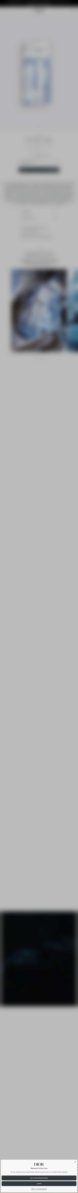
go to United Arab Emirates (39, 1178)
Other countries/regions (39, 1189)
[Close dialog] (75, 1161)
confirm (39, 1183)
